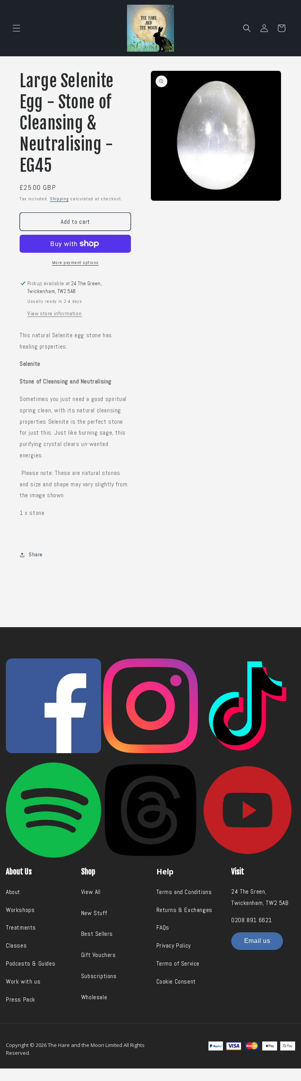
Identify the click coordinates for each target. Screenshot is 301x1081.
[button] (16, 28)
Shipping (59, 199)
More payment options (75, 262)
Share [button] (36, 554)
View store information (54, 313)
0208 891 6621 (251, 920)
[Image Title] (53, 706)
